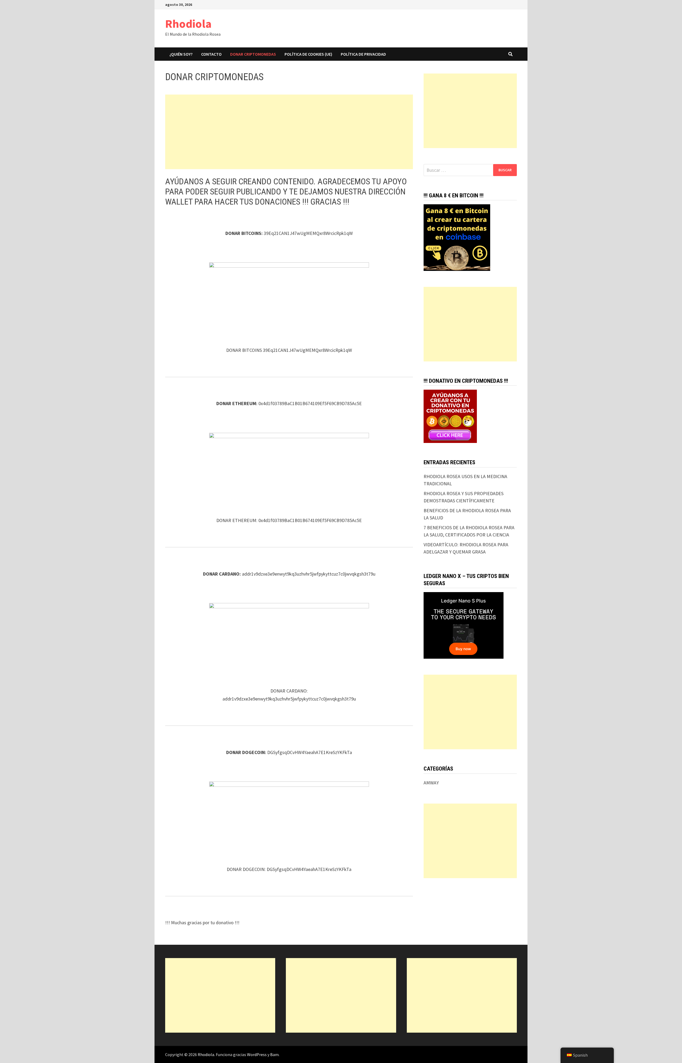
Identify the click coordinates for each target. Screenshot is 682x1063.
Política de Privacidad (363, 54)
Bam (274, 1054)
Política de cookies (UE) (308, 54)
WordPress (257, 1054)
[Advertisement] (289, 132)
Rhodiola (188, 23)
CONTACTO (211, 54)
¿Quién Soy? (181, 54)
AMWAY (431, 783)
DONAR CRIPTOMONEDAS (253, 54)
